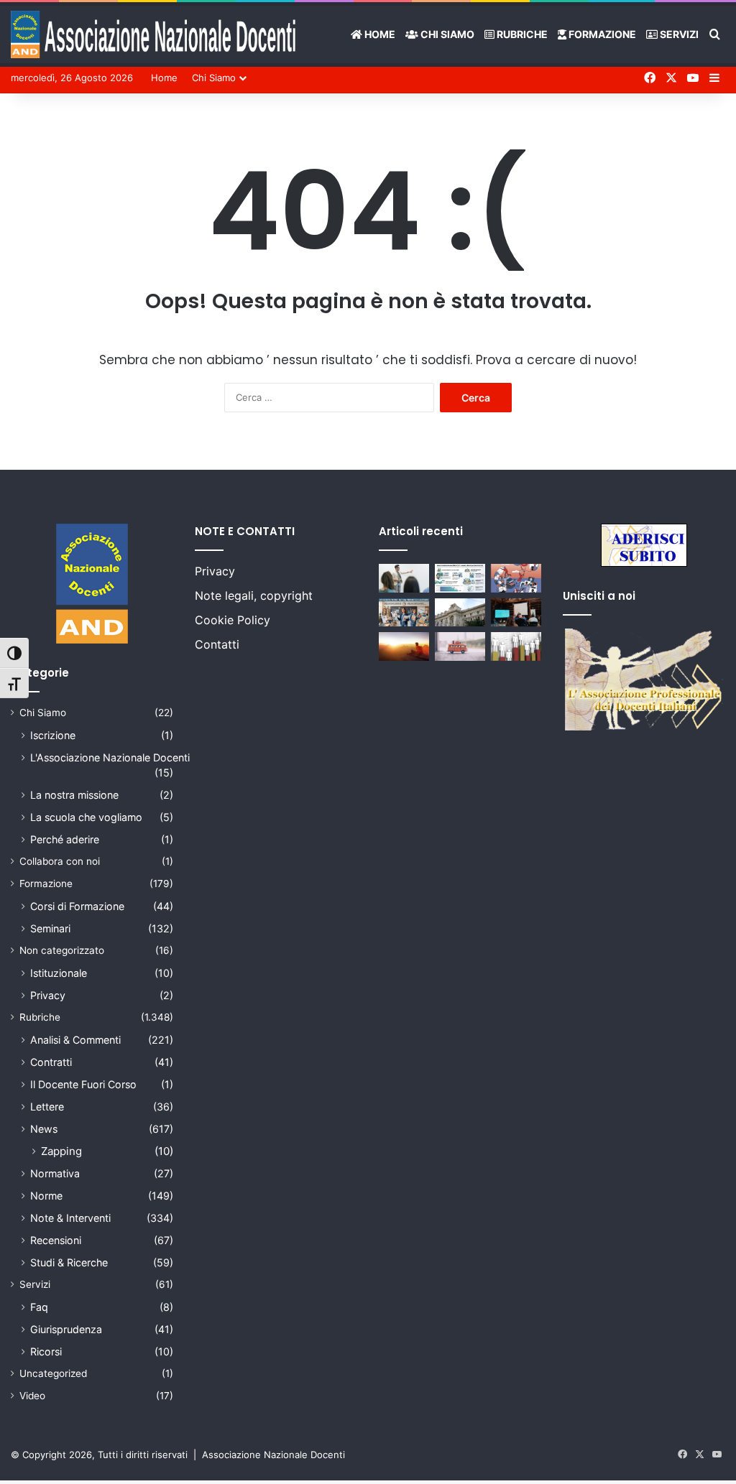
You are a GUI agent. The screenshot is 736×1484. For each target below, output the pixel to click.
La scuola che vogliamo (86, 817)
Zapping (61, 1151)
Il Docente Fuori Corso (83, 1084)
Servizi (678, 34)
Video (32, 1395)
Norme (46, 1195)
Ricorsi (46, 1351)
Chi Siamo (446, 34)
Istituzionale (58, 973)
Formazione (601, 34)
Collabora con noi (59, 861)
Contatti (217, 644)
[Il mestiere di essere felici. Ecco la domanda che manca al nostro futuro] (404, 646)
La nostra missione (74, 795)
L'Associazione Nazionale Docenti (110, 757)
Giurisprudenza (66, 1329)
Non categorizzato (61, 950)
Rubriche (521, 34)
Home (378, 34)
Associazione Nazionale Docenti (273, 1454)
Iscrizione (52, 735)
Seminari (50, 928)
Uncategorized (53, 1373)
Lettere (47, 1106)
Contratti (51, 1062)
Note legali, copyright (254, 595)
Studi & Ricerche (69, 1262)
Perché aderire (64, 839)
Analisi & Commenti (75, 1040)
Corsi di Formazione (77, 906)
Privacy (47, 995)
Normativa (55, 1173)
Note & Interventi (70, 1218)
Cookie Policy (232, 620)
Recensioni (55, 1240)
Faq (39, 1307)
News (44, 1129)
